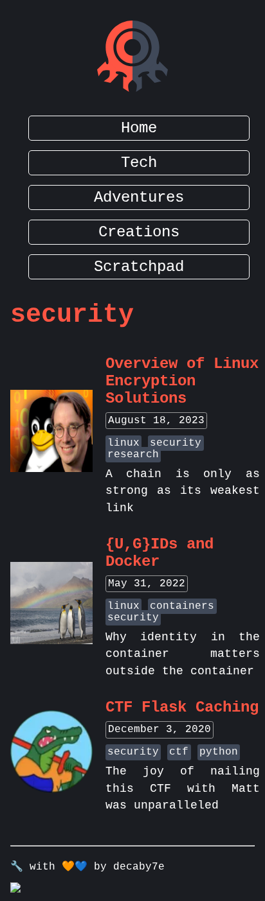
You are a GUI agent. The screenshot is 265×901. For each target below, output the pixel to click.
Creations (138, 232)
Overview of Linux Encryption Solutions (182, 381)
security (175, 443)
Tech (139, 162)
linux (123, 443)
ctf (178, 752)
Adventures (139, 197)
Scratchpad (139, 267)
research (133, 454)
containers (182, 606)
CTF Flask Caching (182, 707)
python (218, 752)
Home (139, 128)
